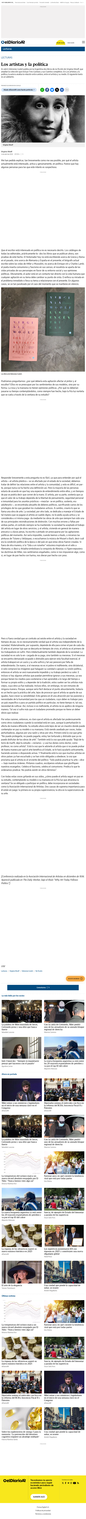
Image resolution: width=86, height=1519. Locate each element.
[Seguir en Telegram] (68, 1483)
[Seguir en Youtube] (74, 1483)
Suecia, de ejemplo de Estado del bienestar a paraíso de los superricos (64, 1213)
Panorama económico (20, 2)
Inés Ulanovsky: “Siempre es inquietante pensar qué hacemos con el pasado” (20, 1062)
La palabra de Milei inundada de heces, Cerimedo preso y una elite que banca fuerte (20, 1027)
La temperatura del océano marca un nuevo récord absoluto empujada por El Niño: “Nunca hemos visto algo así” (20, 1178)
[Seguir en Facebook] (65, 1483)
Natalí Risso (48, 1257)
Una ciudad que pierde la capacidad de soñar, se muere (62, 1286)
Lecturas (7, 48)
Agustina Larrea (7, 1066)
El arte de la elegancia (12, 1285)
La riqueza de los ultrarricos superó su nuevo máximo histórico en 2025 (19, 1250)
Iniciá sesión (71, 42)
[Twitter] (57, 90)
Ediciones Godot (27, 971)
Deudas (82, 2)
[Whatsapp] (42, 90)
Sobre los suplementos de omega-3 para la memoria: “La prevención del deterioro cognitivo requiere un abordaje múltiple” (21, 1434)
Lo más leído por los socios (13, 996)
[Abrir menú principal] (83, 42)
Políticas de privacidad (43, 1510)
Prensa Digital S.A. (43, 1507)
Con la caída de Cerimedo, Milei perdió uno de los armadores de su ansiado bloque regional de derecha (64, 1027)
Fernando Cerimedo (44, 2)
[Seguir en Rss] (78, 1483)
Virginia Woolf (14, 971)
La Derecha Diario (54, 2)
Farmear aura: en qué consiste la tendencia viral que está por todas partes (64, 1177)
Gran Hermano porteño (32, 2)
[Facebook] (47, 90)
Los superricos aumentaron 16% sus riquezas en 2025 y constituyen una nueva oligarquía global (63, 1251)
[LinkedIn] (62, 90)
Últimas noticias (8, 1296)
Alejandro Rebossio (50, 1069)
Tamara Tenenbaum (8, 1288)
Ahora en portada (9, 1074)
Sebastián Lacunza (8, 1032)
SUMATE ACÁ (39, 1497)
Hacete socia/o (61, 42)
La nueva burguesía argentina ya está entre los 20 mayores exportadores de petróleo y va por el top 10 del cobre (64, 1063)
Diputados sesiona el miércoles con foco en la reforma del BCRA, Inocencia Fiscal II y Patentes (64, 1105)
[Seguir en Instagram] (71, 1483)
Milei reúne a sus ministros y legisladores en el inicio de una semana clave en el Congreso (20, 1105)
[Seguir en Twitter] (63, 1483)
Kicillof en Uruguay (64, 2)
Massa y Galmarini (74, 2)
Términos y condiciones (43, 1514)
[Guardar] (67, 90)
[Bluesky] (52, 90)
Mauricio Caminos (50, 1032)
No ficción (38, 971)
